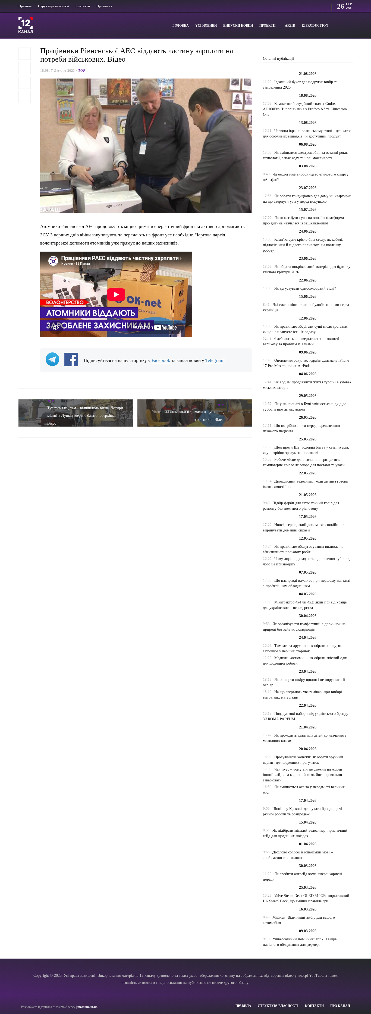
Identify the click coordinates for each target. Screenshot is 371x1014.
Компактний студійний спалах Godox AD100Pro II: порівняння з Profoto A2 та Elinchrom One (305, 109)
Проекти (267, 25)
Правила (25, 6)
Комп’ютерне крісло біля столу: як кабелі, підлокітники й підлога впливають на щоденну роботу (303, 244)
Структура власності (53, 6)
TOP (81, 71)
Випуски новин (238, 25)
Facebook (161, 360)
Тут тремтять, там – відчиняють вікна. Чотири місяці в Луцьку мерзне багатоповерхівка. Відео (85, 416)
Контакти (83, 6)
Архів (290, 25)
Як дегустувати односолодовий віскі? (305, 288)
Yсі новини (206, 25)
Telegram (214, 360)
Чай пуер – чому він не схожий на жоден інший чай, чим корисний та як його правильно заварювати (302, 774)
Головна (180, 25)
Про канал (104, 6)
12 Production (314, 25)
